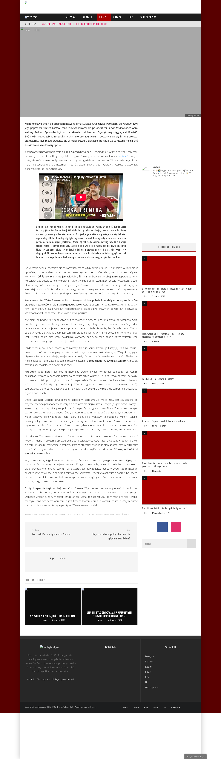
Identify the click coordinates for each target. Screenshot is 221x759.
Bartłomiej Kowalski (49, 514)
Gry (147, 677)
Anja (98, 82)
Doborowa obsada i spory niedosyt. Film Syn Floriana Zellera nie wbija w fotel (167, 290)
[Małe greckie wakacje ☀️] (169, 184)
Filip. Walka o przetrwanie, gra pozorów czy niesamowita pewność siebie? (163, 335)
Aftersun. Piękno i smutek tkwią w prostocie (163, 421)
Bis (131, 17)
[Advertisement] (169, 143)
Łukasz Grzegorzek (105, 514)
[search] (191, 543)
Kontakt (31, 679)
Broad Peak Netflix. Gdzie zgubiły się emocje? (164, 508)
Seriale (87, 17)
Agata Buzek (31, 514)
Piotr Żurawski (123, 514)
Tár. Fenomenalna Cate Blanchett (158, 378)
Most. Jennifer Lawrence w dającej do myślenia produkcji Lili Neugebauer (164, 464)
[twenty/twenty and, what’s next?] (187, 188)
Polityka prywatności (63, 679)
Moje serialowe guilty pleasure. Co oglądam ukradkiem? (111, 534)
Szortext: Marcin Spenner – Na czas (52, 532)
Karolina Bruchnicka (85, 514)
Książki (118, 17)
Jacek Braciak (67, 514)
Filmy (102, 17)
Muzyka (71, 17)
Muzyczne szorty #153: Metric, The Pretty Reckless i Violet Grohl (74, 24)
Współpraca (148, 17)
